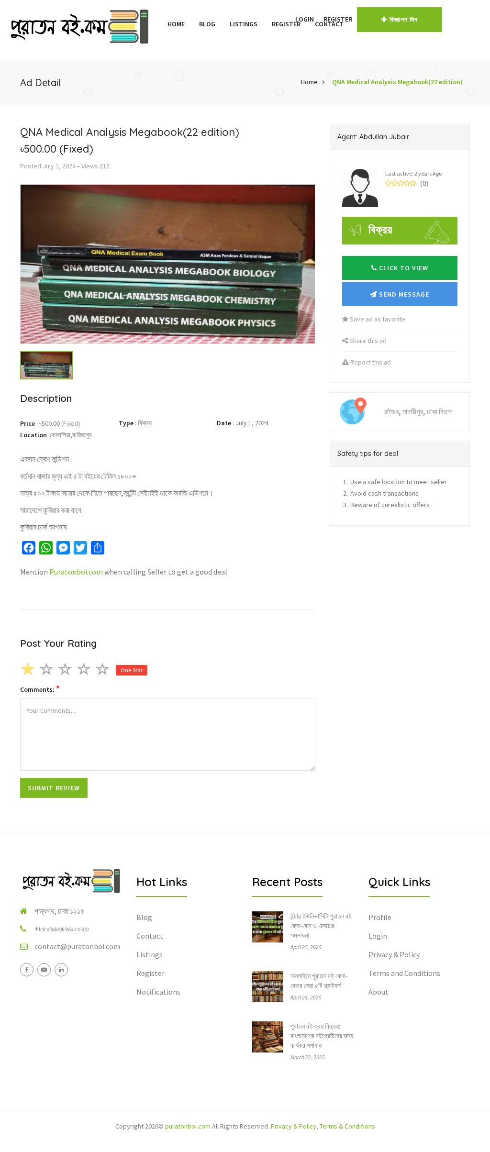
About (378, 992)
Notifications (158, 992)
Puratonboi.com (76, 571)
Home (176, 24)
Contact (149, 936)
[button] (285, 19)
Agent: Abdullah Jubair (373, 137)
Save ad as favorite (376, 319)
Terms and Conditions (404, 973)
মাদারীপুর (412, 411)
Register (337, 19)
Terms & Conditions (347, 1126)
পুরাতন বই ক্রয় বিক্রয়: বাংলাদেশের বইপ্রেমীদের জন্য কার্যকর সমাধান (321, 1036)
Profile (379, 917)
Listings (243, 24)
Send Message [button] (403, 294)
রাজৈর (391, 411)
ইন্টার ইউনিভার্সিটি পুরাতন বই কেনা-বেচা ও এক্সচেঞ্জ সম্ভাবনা (321, 926)
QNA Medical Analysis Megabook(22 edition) (397, 82)
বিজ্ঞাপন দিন (404, 19)
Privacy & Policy (394, 954)
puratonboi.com (188, 1126)
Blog (207, 24)
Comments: (40, 689)
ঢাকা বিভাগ (440, 411)
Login (304, 19)
